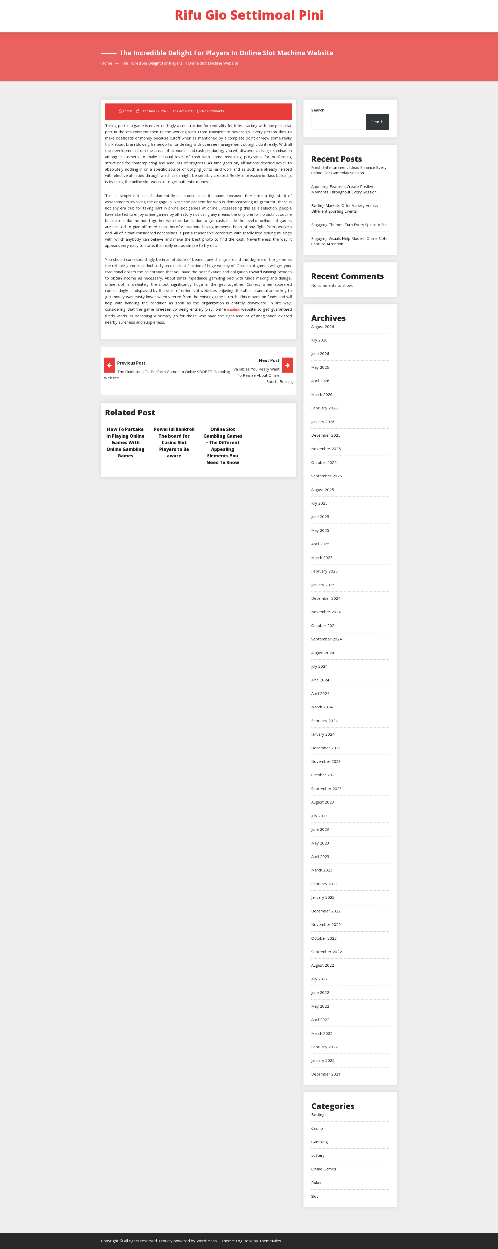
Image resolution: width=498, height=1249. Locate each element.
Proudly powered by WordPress (188, 1240)
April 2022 (320, 1019)
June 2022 (320, 992)
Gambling (184, 111)
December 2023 (326, 747)
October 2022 (324, 938)
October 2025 (324, 462)
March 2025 (322, 557)
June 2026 (320, 353)
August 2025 (322, 489)
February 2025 (324, 571)
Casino (317, 1128)
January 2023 (323, 897)
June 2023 (320, 829)
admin (127, 111)
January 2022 (323, 1060)
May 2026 (320, 367)
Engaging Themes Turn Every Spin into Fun (349, 224)
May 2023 (320, 843)
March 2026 (322, 394)
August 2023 (322, 802)
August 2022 (322, 965)
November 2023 (326, 761)
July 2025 (319, 503)
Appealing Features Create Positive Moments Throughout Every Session (344, 189)
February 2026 (324, 407)
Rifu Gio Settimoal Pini (249, 15)
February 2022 (324, 1046)
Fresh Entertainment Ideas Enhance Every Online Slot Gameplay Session (348, 170)
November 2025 (326, 448)
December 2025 (326, 435)
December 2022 (326, 910)
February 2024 (324, 720)
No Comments (213, 111)
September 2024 (326, 638)
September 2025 (326, 475)
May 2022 (320, 1006)
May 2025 (320, 530)
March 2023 (322, 870)
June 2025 (320, 516)
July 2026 (319, 340)
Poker (316, 1182)
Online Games (323, 1168)
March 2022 (322, 1033)
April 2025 (320, 543)
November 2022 (326, 924)
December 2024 (326, 598)
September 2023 (326, 788)
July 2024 (319, 666)
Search (317, 110)
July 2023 (319, 815)
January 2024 (323, 734)
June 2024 (320, 679)
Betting (317, 1114)
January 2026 (323, 421)
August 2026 (322, 326)
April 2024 (320, 693)
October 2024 (324, 625)
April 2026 (320, 380)
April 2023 (320, 856)
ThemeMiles (270, 1240)
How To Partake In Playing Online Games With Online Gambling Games (125, 442)
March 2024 (322, 706)
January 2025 (323, 584)
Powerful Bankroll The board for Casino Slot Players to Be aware (174, 442)
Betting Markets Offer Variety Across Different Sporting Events (344, 208)
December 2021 (326, 1074)
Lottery (318, 1155)
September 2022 (326, 951)
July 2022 (319, 978)
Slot (314, 1196)
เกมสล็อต (233, 309)
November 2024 (326, 611)
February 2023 (324, 883)
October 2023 (324, 774)
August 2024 (322, 652)
